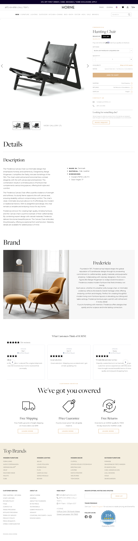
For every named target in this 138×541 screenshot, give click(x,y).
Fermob (107, 461)
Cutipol (74, 461)
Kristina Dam (76, 467)
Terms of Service (9, 515)
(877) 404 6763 (101, 106)
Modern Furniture (10, 458)
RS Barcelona (110, 467)
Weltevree (75, 476)
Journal (110, 7)
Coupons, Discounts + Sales (41, 515)
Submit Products (36, 509)
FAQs (5, 504)
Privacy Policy (9, 518)
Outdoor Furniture (112, 458)
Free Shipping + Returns (12, 495)
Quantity (96, 56)
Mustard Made (9, 473)
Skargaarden (109, 478)
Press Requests (9, 521)
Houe (106, 476)
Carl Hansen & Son (112, 470)
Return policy (8, 501)
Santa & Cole (42, 473)
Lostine (74, 470)
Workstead (41, 467)
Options (96, 47)
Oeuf (5, 470)
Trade (101, 7)
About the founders (38, 501)
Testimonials (35, 507)
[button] (12, 362)
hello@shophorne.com (68, 495)
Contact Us (7, 507)
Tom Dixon (75, 478)
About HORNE (35, 495)
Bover (39, 478)
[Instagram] (90, 518)
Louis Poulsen (43, 464)
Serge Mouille (42, 476)
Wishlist (33, 512)
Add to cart (113, 75)
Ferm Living (7, 461)
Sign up (119, 496)
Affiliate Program (10, 512)
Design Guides (35, 518)
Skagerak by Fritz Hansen (114, 464)
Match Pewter (76, 473)
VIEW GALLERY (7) (53, 126)
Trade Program (9, 509)
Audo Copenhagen (10, 464)
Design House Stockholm (81, 464)
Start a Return (8, 498)
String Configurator (11, 524)
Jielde (39, 461)
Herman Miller (9, 467)
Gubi (5, 478)
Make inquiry (101, 122)
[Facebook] (86, 518)
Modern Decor (76, 458)
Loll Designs (109, 473)
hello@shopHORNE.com (104, 102)
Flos (39, 470)
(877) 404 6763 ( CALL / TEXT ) (17, 7)
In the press (34, 504)
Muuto (6, 476)
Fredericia (98, 27)
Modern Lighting (43, 458)
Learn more (28, 431)
